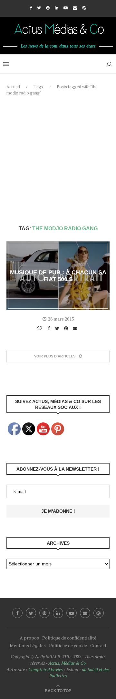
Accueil (13, 87)
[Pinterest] (48, 8)
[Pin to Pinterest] (67, 328)
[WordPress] (84, 8)
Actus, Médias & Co (67, 663)
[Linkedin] (56, 8)
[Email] (75, 8)
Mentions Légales (28, 645)
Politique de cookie (68, 645)
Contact (98, 645)
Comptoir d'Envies (45, 669)
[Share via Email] (76, 328)
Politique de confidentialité (69, 638)
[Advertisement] (58, 161)
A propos (29, 638)
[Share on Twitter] (58, 328)
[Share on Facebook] (50, 328)
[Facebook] (31, 8)
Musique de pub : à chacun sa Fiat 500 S (58, 275)
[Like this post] (40, 328)
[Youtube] (65, 8)
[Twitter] (39, 8)
